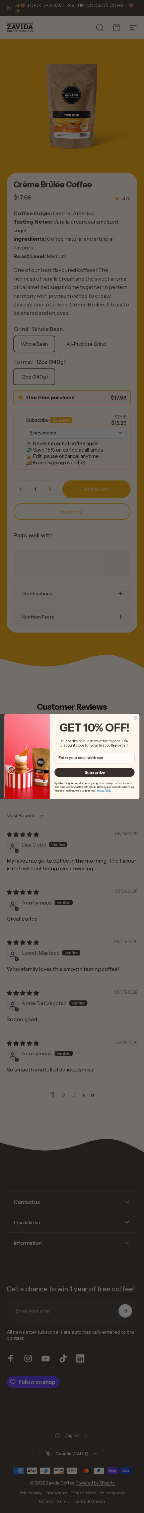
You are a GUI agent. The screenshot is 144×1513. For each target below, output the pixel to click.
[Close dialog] (135, 718)
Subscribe (94, 772)
